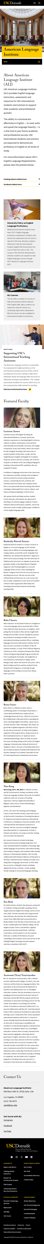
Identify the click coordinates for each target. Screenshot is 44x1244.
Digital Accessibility (9, 1228)
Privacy (28, 1225)
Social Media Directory (31, 1175)
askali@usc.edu (10, 1105)
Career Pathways (29, 1218)
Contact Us (20, 1225)
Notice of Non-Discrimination (12, 1232)
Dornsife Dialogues (30, 1209)
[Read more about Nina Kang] (22, 773)
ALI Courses (12, 295)
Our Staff (27, 1171)
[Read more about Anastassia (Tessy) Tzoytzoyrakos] (22, 961)
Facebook (8, 1125)
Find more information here (15, 389)
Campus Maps (28, 1180)
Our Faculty (28, 1167)
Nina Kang (9, 787)
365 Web (6, 1212)
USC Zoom (7, 1216)
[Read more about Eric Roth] (22, 888)
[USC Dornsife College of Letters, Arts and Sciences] (12, 4)
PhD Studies (8, 1185)
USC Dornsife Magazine (32, 1205)
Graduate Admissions (13, 184)
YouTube (7, 1131)
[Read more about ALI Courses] (22, 282)
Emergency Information (24, 1228)
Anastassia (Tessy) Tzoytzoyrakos (19, 976)
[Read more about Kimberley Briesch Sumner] (22, 528)
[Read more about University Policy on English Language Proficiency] (22, 209)
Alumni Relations (30, 1201)
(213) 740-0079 (10, 1101)
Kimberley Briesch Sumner (16, 542)
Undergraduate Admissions (15, 179)
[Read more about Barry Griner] (22, 691)
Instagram (8, 1120)
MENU (5, 62)
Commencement (29, 1214)
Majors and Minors (10, 1167)
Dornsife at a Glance (10, 1225)
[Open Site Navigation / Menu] (34, 3)
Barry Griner (10, 705)
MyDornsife (7, 1208)
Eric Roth (8, 902)
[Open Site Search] (39, 3)
